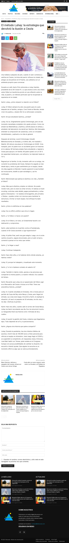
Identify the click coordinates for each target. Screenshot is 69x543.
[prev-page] (2, 417)
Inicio (2, 18)
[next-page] (5, 417)
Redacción (8, 33)
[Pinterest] (11, 38)
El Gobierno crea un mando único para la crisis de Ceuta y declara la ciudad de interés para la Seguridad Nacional (61, 66)
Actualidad (8, 18)
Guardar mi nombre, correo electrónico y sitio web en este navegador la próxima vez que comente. (22, 460)
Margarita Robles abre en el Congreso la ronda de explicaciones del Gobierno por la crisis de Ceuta (61, 47)
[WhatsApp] (15, 38)
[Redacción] (2, 33)
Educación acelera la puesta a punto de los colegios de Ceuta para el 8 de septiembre (22, 482)
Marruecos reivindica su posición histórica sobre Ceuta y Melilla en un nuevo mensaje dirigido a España (22, 409)
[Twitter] (67, 1)
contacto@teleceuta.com (38, 524)
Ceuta (9, 21)
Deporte (13, 21)
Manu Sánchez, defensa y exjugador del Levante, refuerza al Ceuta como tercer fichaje (11, 364)
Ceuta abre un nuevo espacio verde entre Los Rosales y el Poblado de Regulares (34, 364)
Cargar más (57, 98)
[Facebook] (64, 1)
